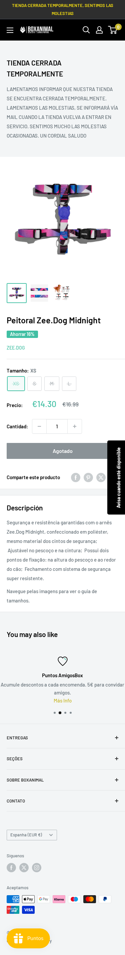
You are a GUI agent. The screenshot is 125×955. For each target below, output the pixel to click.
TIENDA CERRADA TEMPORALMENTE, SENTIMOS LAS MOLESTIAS (62, 9)
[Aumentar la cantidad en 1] (75, 426)
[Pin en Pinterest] (88, 477)
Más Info (63, 700)
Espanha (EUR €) (26, 834)
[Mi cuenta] (99, 30)
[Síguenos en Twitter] (24, 867)
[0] (113, 30)
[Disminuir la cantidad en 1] (39, 426)
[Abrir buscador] (86, 30)
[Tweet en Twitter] (101, 477)
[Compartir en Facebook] (75, 477)
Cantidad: (17, 426)
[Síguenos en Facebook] (11, 867)
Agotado (63, 451)
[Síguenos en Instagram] (36, 867)
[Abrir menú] (10, 30)
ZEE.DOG (16, 348)
